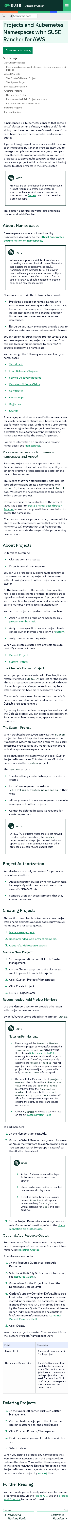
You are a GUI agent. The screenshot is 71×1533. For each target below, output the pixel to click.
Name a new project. (22, 932)
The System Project (16, 82)
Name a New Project (16, 95)
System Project (18, 661)
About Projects (12, 73)
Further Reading (12, 111)
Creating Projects (13, 90)
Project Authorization (15, 86)
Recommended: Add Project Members (26, 99)
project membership (22, 621)
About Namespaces (14, 62)
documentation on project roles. (37, 1227)
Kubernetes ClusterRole (42, 1053)
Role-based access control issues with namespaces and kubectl (36, 68)
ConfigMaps (16, 397)
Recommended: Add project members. (33, 939)
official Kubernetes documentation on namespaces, (34, 238)
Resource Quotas (28, 1249)
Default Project (18, 655)
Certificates (16, 391)
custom (59, 632)
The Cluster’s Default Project (21, 78)
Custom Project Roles (39, 1114)
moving (42, 1473)
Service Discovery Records (25, 377)
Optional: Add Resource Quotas (23, 103)
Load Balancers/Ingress (23, 371)
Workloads (16, 364)
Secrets (32, 195)
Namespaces (32, 445)
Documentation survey (18, 50)
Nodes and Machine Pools (16, 1516)
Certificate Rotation (57, 1516)
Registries (15, 404)
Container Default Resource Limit (35, 1317)
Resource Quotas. (24, 1276)
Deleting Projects (13, 107)
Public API (41, 1495)
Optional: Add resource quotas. (28, 945)
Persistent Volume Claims (24, 384)
